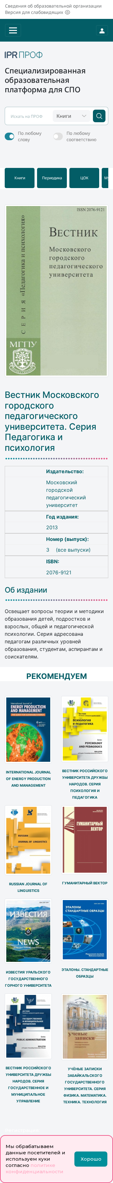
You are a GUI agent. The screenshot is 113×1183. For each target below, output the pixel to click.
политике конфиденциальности (34, 1168)
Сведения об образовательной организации (53, 6)
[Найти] (99, 116)
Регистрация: (22, 1130)
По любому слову (29, 136)
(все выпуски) (73, 550)
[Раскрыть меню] (13, 30)
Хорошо (91, 1159)
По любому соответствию (81, 136)
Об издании (26, 590)
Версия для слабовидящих (34, 12)
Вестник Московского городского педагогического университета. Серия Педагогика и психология (52, 421)
